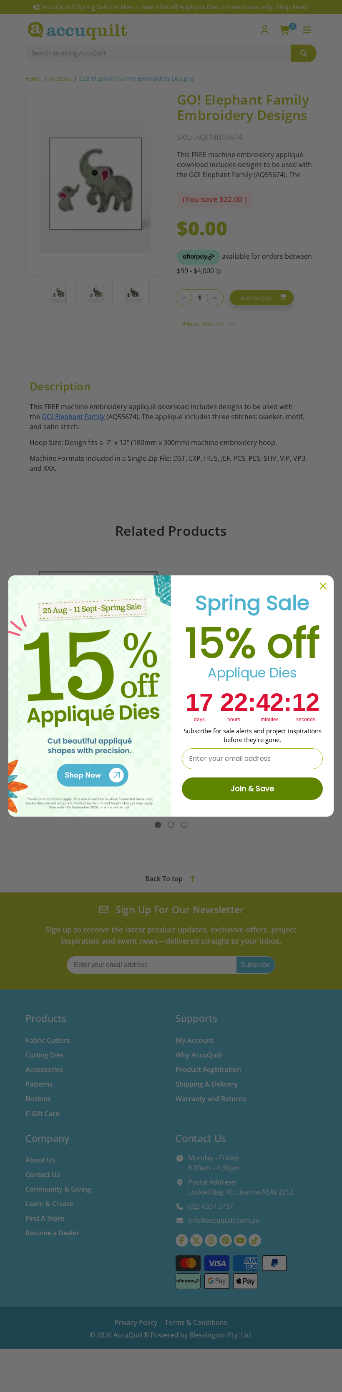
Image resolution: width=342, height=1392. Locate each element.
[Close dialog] (323, 586)
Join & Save (252, 788)
